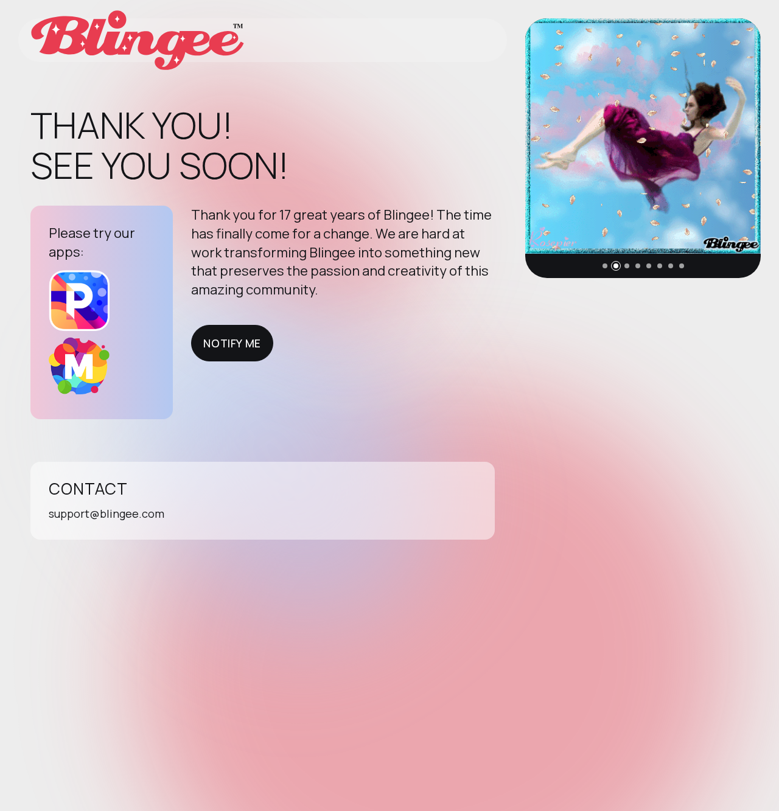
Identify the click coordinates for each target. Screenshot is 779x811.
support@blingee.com (106, 513)
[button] (605, 265)
